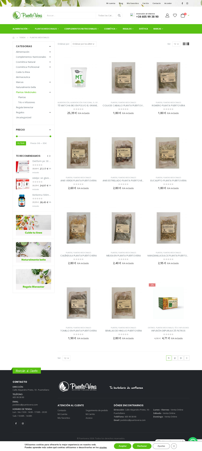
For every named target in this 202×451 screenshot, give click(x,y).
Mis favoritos (133, 3)
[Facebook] (182, 3)
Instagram (23, 423)
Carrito (146, 3)
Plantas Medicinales (46, 28)
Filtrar (21, 143)
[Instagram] (187, 3)
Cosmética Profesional (27, 66)
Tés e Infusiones (182, 328)
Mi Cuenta (62, 414)
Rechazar (142, 446)
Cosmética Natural (25, 61)
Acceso (89, 417)
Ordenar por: (64, 44)
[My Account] (167, 15)
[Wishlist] (175, 15)
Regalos (127, 28)
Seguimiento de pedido (97, 410)
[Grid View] (184, 43)
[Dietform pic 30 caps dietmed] (22, 167)
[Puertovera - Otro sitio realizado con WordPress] (27, 15)
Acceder (168, 3)
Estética (143, 28)
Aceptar (123, 446)
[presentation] (47, 155)
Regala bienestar (24, 107)
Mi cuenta (110, 3)
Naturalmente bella (26, 87)
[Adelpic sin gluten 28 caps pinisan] (22, 183)
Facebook (16, 423)
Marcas (157, 28)
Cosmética (109, 28)
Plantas (114, 102)
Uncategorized (23, 117)
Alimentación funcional (81, 102)
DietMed (151, 328)
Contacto (157, 3)
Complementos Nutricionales (80, 28)
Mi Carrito (90, 414)
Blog (121, 3)
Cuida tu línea (23, 71)
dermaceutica (23, 77)
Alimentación (20, 28)
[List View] (187, 43)
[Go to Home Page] (14, 37)
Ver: (169, 44)
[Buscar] (119, 15)
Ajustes (161, 446)
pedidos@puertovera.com (25, 404)
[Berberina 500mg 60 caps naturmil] (22, 200)
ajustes (103, 447)
